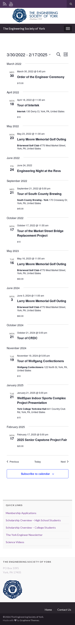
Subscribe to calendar (35, 474)
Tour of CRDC (27, 338)
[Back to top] (66, 616)
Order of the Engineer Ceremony (40, 77)
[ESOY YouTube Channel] (11, 3)
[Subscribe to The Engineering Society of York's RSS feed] (5, 3)
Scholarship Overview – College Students (31, 527)
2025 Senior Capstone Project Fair (42, 440)
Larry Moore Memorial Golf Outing (41, 139)
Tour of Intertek (28, 105)
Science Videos (15, 542)
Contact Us (64, 609)
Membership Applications (21, 513)
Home (48, 609)
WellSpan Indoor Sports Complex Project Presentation (41, 400)
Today (37, 461)
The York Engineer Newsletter (24, 534)
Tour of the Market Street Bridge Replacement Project (40, 233)
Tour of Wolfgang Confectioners (40, 361)
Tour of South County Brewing (39, 193)
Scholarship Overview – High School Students (33, 520)
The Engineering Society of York (24, 28)
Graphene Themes (29, 620)
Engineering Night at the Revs (39, 171)
